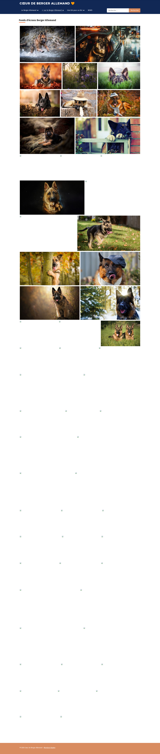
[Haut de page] (158, 752)
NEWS (90, 10)
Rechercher (135, 10)
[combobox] (118, 10)
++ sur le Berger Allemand (52, 10)
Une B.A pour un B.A (74, 10)
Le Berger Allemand (28, 10)
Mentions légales (49, 748)
